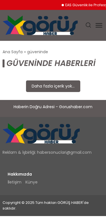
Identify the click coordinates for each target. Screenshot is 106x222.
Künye (31, 182)
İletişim (14, 182)
